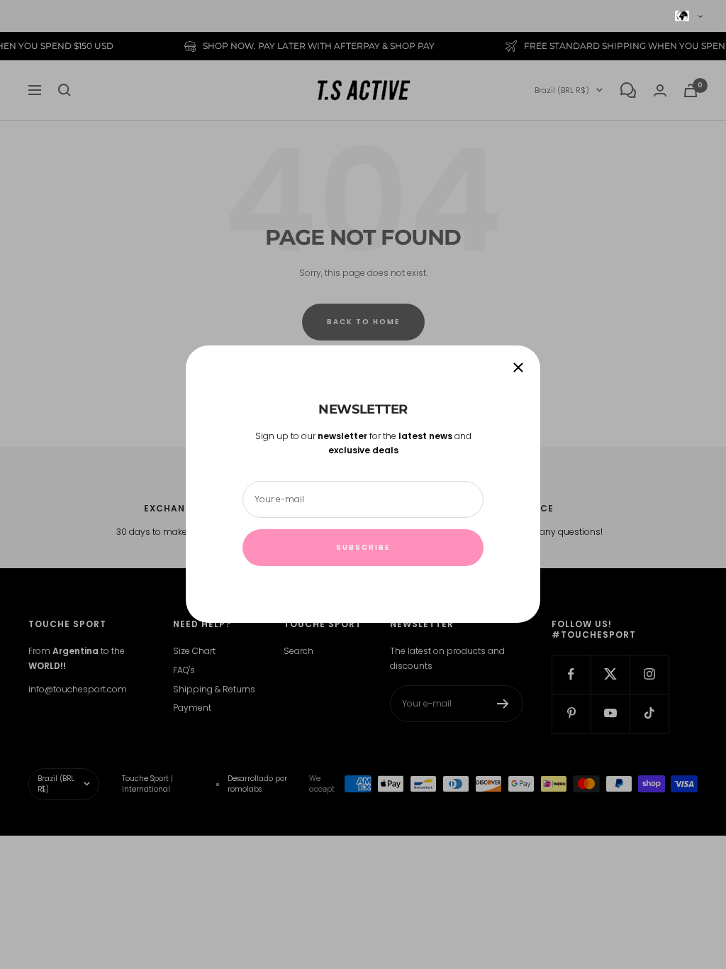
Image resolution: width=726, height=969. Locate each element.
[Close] (518, 367)
